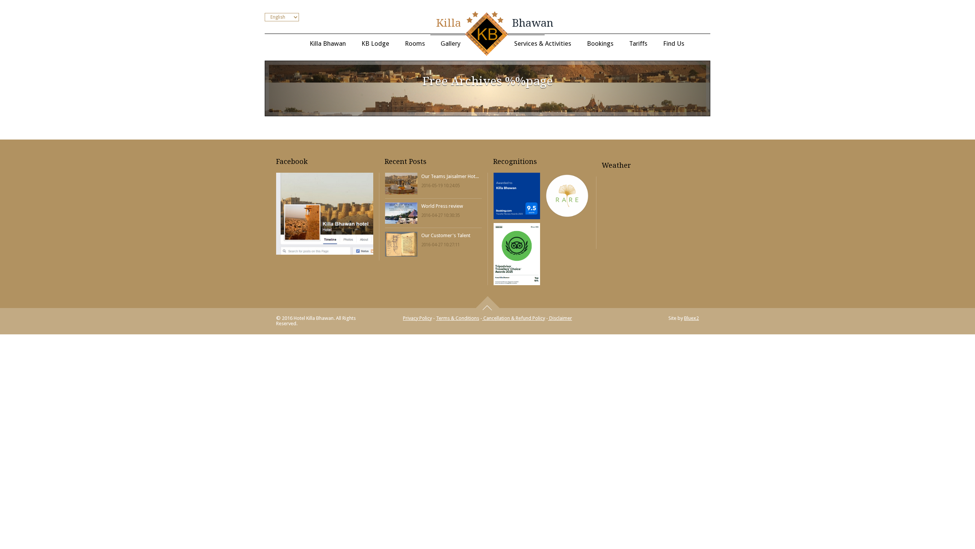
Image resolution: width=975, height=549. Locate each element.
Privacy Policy (417, 318)
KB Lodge (375, 43)
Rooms (415, 43)
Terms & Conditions (457, 318)
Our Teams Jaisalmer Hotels (450, 176)
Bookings (600, 43)
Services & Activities (542, 43)
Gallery (450, 43)
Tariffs (638, 43)
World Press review (442, 206)
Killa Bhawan (328, 43)
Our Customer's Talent (445, 235)
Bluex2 (691, 318)
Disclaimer (560, 318)
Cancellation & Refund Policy (513, 318)
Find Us (673, 43)
